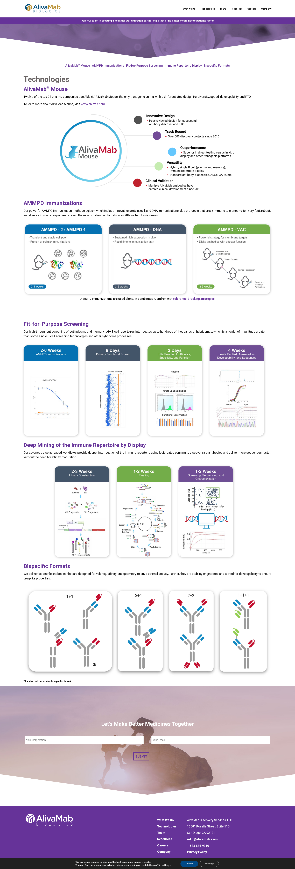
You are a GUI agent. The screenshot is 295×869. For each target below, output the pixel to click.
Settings (209, 863)
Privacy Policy (197, 852)
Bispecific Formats (217, 65)
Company (266, 9)
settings (166, 865)
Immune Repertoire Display (183, 65)
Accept (189, 863)
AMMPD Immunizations (108, 65)
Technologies (207, 9)
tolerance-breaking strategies (194, 298)
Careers (251, 9)
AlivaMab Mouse (77, 65)
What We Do (189, 9)
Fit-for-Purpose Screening (144, 65)
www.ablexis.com (93, 104)
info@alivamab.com (202, 839)
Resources (236, 9)
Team (223, 9)
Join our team (89, 20)
